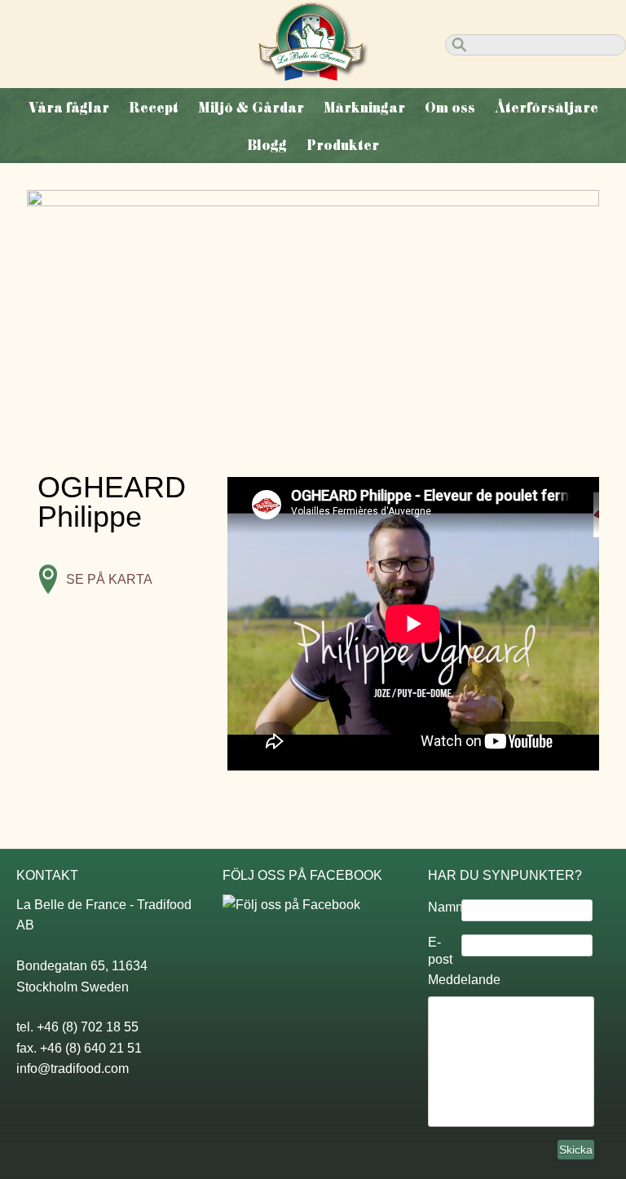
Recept (154, 107)
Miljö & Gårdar (251, 107)
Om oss (450, 107)
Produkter (342, 145)
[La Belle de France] (313, 76)
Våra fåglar (69, 107)
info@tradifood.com (72, 1068)
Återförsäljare (546, 107)
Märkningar (364, 107)
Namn (444, 907)
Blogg (267, 145)
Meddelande (464, 980)
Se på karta (109, 579)
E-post (440, 950)
